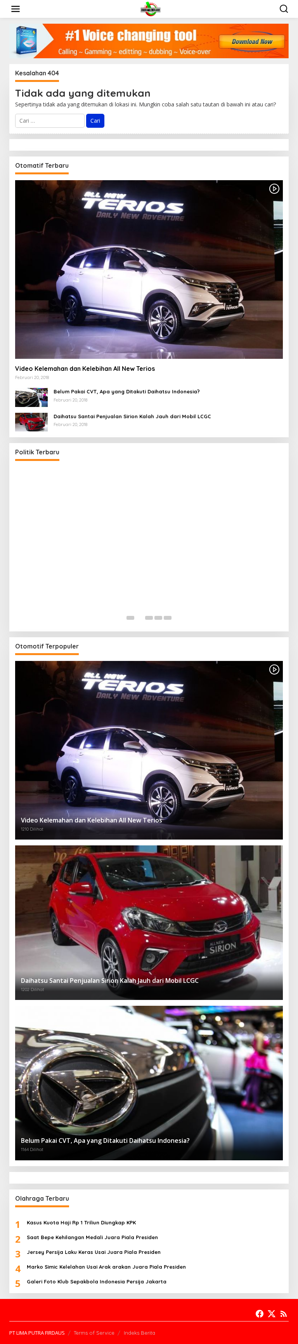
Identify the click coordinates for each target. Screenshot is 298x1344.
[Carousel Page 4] (158, 618)
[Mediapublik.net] (150, 8)
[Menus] (15, 9)
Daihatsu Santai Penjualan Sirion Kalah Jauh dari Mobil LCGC (132, 416)
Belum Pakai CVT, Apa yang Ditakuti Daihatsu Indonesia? (127, 391)
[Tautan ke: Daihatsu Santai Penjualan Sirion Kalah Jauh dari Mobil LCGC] (31, 421)
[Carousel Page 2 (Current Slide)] (140, 618)
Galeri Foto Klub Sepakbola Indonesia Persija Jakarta (96, 1281)
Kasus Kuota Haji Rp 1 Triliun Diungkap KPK (81, 1222)
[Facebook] (260, 1314)
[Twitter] (272, 1314)
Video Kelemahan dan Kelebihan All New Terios (85, 368)
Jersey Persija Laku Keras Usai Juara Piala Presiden (94, 1252)
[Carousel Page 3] (149, 618)
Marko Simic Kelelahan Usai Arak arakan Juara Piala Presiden (106, 1267)
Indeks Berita (139, 1333)
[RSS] (284, 1314)
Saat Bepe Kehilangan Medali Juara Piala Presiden (92, 1237)
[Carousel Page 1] (130, 618)
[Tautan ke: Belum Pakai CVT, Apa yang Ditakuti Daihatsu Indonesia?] (31, 396)
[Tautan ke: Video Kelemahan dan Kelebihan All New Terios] (149, 269)
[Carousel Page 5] (168, 618)
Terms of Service (94, 1333)
